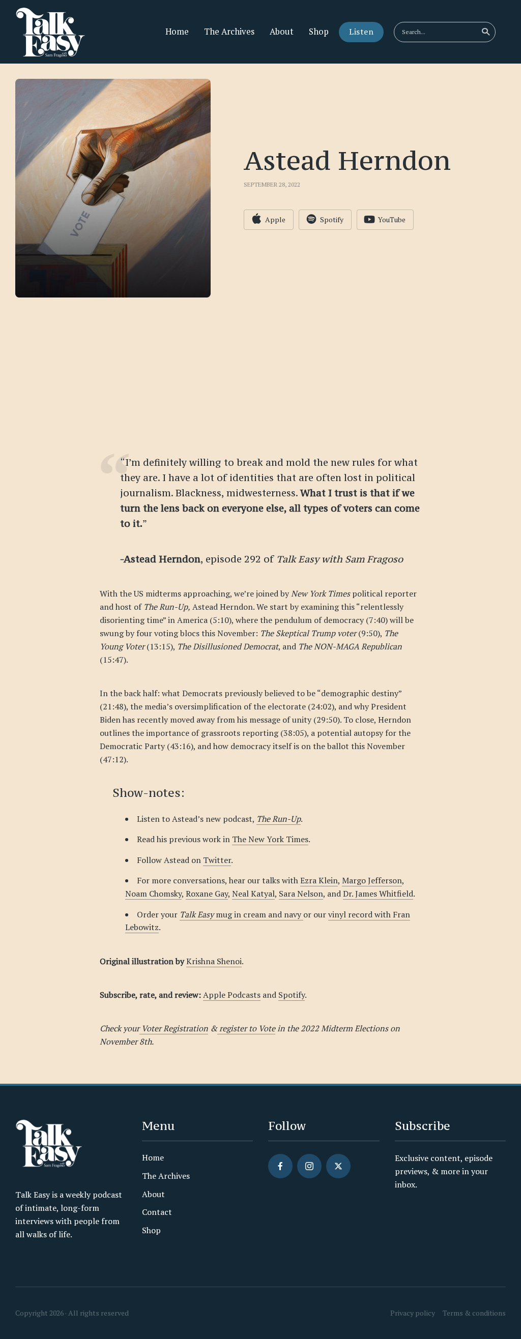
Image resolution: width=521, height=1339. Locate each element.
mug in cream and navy (241, 914)
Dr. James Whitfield (378, 893)
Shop (319, 31)
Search (485, 32)
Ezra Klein (319, 880)
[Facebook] (280, 1166)
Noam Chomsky (153, 893)
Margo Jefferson (372, 880)
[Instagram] (309, 1166)
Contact (157, 1211)
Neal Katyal (253, 893)
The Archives (229, 31)
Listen (361, 31)
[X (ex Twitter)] (338, 1166)
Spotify (291, 994)
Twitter (217, 860)
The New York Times (270, 839)
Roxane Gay (207, 893)
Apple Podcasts (231, 994)
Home (177, 31)
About (282, 31)
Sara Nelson (301, 893)
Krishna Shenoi (214, 961)
